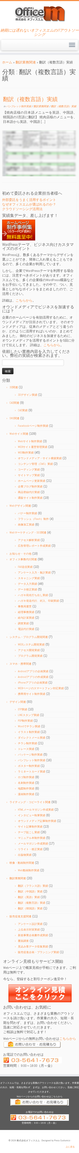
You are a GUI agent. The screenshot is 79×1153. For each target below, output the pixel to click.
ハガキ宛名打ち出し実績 (33, 595)
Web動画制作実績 (28, 870)
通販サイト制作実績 (30, 498)
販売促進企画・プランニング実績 (38, 952)
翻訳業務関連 (26, 62)
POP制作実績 (25, 720)
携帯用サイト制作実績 (31, 694)
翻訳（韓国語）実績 (30, 908)
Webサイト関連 (18, 434)
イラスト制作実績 (29, 732)
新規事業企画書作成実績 (33, 935)
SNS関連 (14, 418)
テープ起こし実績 (29, 832)
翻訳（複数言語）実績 (30, 99)
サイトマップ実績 (29, 475)
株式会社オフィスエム (28, 1140)
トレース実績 (26, 749)
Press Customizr (62, 1140)
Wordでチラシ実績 (29, 726)
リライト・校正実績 (30, 849)
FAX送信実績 (25, 567)
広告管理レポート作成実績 (34, 546)
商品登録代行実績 (29, 492)
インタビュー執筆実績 (31, 815)
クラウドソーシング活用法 (22, 209)
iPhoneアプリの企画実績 (33, 682)
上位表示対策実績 (29, 929)
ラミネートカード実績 (31, 771)
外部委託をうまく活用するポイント (29, 200)
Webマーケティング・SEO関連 (27, 532)
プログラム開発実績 (30, 656)
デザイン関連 (17, 702)
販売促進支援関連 (20, 916)
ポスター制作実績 (29, 766)
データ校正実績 (27, 589)
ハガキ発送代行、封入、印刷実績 (38, 601)
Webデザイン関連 (20, 506)
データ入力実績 (27, 584)
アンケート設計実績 (30, 924)
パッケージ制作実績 (30, 754)
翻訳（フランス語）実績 (33, 886)
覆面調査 (23, 941)
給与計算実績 (26, 618)
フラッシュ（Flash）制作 (33, 519)
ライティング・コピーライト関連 (30, 802)
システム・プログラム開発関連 (28, 637)
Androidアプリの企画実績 (33, 671)
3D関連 (13, 387)
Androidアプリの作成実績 (33, 677)
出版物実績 (25, 855)
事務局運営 (25, 606)
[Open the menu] (72, 45)
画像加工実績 (26, 524)
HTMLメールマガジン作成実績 (36, 809)
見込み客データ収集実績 (33, 946)
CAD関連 (14, 403)
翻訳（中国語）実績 (30, 891)
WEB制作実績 (26, 452)
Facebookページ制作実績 (33, 426)
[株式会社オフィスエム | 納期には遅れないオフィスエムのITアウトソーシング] (39, 13)
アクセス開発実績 (29, 650)
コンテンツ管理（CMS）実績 (35, 464)
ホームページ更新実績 (31, 481)
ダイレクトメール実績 (31, 737)
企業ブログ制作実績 (30, 486)
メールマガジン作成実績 (33, 843)
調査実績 (23, 623)
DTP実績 (22, 709)
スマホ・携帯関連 (20, 664)
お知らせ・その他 (20, 553)
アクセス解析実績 (29, 540)
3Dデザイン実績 (27, 395)
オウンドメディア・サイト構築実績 (40, 458)
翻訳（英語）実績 (29, 897)
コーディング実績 (29, 469)
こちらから (24, 300)
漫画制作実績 (26, 794)
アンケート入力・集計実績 (34, 572)
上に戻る (70, 1146)
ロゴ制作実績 (26, 777)
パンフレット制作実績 (19, 106)
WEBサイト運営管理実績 (32, 447)
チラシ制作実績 (27, 743)
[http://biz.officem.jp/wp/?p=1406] (39, 153)
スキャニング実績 (29, 578)
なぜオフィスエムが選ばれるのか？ (29, 204)
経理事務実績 (26, 612)
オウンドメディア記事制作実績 (37, 821)
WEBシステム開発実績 (31, 644)
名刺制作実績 (26, 783)
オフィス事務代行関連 (23, 559)
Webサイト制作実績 (30, 441)
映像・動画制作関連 (21, 863)
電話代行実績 (26, 629)
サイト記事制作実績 (30, 826)
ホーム (7, 62)
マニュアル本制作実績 (31, 838)
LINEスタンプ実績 (28, 715)
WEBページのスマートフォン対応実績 (41, 688)
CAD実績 (23, 410)
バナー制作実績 (27, 513)
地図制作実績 (26, 788)
